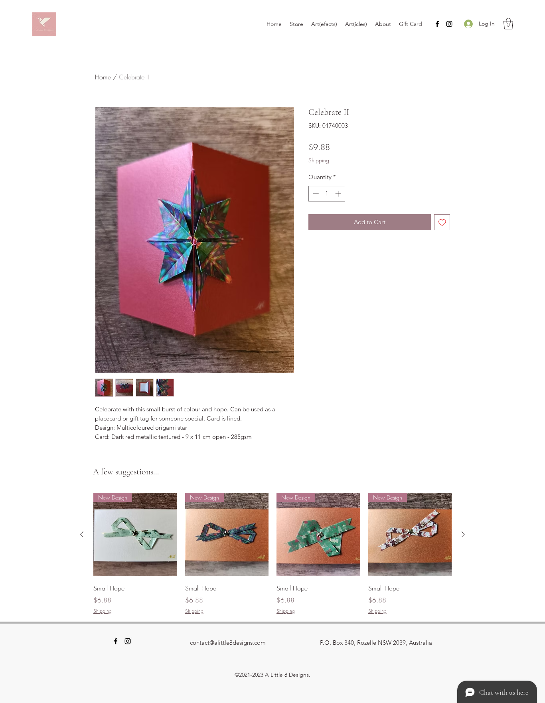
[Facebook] (437, 24)
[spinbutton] (327, 193)
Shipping (318, 160)
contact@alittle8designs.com (228, 642)
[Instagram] (449, 24)
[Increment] (339, 193)
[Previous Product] (82, 534)
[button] (508, 24)
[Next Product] (463, 534)
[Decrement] (315, 193)
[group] (272, 553)
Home (103, 77)
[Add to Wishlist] (442, 222)
